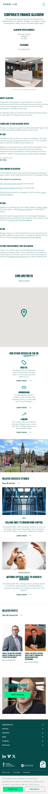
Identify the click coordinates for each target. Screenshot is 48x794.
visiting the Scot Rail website (21, 220)
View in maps (24, 281)
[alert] (24, 785)
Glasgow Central (25, 209)
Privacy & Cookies (26, 772)
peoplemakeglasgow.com (18, 257)
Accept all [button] (13, 789)
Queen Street (42, 207)
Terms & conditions (16, 772)
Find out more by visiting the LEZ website (30, 154)
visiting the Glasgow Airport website (27, 237)
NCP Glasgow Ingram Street (10, 184)
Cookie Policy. (33, 785)
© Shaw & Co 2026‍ (6, 772)
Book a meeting (17, 695)
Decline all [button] (35, 789)
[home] (9, 4)
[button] (44, 4)
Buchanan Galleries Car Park (11, 188)
